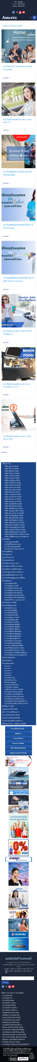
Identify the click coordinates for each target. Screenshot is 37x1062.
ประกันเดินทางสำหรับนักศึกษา (14, 597)
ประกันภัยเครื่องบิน (11, 613)
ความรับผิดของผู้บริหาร (12, 638)
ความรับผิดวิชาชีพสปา (12, 629)
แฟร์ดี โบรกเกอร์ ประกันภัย (13, 689)
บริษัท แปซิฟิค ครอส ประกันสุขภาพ (16, 536)
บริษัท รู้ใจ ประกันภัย (11, 468)
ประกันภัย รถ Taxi (10, 680)
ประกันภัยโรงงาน (10, 608)
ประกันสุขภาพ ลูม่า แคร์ (10, 563)
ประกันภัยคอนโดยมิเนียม (13, 643)
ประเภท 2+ (8, 673)
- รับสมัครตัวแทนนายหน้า (10, 1012)
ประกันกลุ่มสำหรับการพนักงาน (12, 572)
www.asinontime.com (24, 962)
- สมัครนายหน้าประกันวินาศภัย (12, 1027)
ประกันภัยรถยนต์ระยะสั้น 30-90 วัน (16, 703)
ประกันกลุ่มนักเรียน (8, 657)
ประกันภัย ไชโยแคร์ (11, 685)
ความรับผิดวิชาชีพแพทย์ (12, 631)
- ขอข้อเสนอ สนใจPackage (10, 1022)
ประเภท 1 (7, 666)
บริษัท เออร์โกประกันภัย (12, 485)
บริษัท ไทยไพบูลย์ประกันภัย (13, 515)
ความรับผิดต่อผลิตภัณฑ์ (12, 636)
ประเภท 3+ (8, 675)
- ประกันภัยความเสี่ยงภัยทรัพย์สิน (12, 1029)
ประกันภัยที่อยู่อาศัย (11, 620)
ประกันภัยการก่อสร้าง (12, 622)
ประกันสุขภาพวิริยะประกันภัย (12, 566)
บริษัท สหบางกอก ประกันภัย (14, 513)
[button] (30, 18)
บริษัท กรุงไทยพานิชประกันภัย (14, 529)
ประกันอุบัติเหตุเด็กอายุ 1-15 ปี (12, 575)
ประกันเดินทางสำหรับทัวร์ (13, 593)
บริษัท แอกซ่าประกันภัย (12, 487)
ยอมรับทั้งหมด (23, 1059)
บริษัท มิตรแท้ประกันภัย (12, 490)
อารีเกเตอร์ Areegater (11, 687)
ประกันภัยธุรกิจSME (11, 615)
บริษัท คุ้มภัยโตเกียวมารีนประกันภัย (16, 534)
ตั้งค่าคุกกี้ (12, 1059)
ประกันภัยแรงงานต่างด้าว (13, 641)
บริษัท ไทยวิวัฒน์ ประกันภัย (13, 520)
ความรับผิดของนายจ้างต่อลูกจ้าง (15, 655)
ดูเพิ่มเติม (6, 78)
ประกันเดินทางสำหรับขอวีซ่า (14, 595)
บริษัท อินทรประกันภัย (12, 492)
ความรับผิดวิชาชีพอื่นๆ (12, 627)
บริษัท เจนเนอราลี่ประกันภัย (13, 511)
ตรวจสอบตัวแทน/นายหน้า (11, 715)
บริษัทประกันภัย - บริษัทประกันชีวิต (14, 723)
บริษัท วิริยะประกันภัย (11, 473)
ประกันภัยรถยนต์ (8, 663)
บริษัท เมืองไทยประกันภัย (13, 506)
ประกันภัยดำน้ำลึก (10, 583)
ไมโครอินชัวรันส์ (8, 560)
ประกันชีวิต (6, 539)
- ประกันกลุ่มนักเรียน (8, 1005)
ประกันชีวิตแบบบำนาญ (12, 544)
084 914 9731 (28, 971)
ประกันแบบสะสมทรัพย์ (12, 546)
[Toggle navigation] (34, 18)
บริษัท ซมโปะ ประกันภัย (12, 499)
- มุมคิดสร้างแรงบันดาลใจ (10, 1015)
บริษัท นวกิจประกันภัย (12, 478)
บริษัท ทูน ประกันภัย (11, 466)
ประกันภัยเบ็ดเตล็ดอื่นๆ (12, 624)
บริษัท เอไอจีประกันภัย (12, 480)
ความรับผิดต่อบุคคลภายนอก (14, 648)
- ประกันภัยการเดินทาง (9, 1010)
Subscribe (5, 982)
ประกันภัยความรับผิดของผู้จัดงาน (15, 652)
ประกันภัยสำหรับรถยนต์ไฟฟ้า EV (15, 701)
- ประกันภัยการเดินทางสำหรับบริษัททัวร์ (15, 1044)
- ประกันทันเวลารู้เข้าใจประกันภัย (12, 1032)
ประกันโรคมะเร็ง (8, 557)
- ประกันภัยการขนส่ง (8, 1003)
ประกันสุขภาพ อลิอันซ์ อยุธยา (12, 569)
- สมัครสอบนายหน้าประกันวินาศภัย (13, 1034)
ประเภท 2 (7, 668)
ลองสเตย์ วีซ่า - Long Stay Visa (14, 600)
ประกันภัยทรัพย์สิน (10, 610)
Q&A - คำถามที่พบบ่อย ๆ (10, 712)
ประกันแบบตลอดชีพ (11, 542)
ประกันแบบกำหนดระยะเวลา (14, 549)
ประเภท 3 (7, 670)
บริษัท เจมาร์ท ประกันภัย (12, 497)
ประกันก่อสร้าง (7, 660)
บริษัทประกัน (6, 463)
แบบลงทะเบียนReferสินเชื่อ (11, 718)
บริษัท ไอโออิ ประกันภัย (12, 483)
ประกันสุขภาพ (7, 554)
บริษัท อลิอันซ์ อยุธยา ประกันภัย (15, 532)
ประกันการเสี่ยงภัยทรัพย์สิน (13, 645)
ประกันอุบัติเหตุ (7, 551)
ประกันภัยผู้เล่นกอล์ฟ (9, 605)
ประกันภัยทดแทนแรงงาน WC (14, 650)
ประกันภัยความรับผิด (9, 602)
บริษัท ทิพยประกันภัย (11, 471)
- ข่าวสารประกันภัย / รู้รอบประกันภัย (14, 1037)
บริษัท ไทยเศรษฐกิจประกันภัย (14, 527)
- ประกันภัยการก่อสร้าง (9, 1008)
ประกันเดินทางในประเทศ (13, 588)
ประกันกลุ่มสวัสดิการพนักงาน (12, 721)
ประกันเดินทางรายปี (11, 586)
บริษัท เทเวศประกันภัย (12, 475)
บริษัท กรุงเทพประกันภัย (12, 494)
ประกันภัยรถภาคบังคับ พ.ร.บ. (14, 699)
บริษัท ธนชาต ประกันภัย (12, 501)
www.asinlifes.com (12, 962)
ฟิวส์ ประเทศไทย (10, 682)
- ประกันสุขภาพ (6, 998)
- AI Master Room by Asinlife (10, 1042)
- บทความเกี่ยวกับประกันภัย (10, 1017)
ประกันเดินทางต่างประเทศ (13, 590)
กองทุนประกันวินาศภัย (10, 709)
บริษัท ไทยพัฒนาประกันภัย (13, 508)
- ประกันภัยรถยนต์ (7, 1000)
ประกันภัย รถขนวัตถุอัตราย (13, 694)
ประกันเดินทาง (7, 581)
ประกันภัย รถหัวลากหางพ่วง (14, 696)
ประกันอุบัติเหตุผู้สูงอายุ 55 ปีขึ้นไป (13, 578)
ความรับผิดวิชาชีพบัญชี (12, 634)
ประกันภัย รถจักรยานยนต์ (13, 692)
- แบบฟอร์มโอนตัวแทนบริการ (11, 1025)
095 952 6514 (21, 4)
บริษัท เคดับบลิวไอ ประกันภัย (14, 522)
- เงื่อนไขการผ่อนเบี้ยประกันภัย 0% (13, 1039)
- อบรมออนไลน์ (6, 995)
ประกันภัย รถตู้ (9, 678)
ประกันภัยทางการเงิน (11, 617)
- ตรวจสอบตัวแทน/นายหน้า (10, 1020)
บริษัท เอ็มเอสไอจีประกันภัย (13, 518)
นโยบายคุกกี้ (13, 1055)
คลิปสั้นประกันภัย (8, 706)
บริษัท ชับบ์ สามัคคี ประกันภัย (14, 525)
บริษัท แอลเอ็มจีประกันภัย (13, 504)
